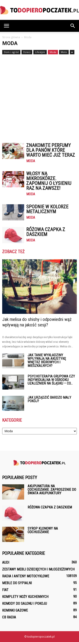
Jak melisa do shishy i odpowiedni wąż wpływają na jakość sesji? (37, 322)
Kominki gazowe (15, 610)
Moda (53, 52)
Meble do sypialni (17, 583)
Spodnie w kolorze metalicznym (47, 209)
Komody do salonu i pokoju (24, 603)
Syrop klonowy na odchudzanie (43, 530)
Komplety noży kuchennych (25, 597)
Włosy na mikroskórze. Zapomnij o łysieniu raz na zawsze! (48, 181)
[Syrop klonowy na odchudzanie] (13, 534)
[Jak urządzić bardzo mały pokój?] (13, 403)
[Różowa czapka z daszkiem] (13, 235)
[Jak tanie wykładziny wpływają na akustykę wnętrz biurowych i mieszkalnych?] (13, 361)
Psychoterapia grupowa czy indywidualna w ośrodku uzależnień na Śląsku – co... (51, 379)
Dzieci (27, 52)
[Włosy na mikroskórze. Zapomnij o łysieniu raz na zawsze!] (13, 179)
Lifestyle (40, 52)
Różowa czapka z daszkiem (45, 232)
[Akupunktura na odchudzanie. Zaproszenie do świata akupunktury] (13, 492)
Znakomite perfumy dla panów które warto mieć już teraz (50, 150)
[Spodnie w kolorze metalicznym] (13, 212)
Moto (64, 52)
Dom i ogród (11, 52)
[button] (73, 26)
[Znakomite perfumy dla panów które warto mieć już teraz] (13, 151)
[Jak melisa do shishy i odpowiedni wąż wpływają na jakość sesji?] (39, 286)
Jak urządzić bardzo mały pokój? (49, 399)
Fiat (5, 590)
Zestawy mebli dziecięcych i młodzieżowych (38, 569)
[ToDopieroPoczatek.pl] (39, 10)
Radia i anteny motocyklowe (25, 576)
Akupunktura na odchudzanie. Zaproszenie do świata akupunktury (52, 489)
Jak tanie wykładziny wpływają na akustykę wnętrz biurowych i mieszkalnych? (47, 360)
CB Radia (9, 617)
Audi (5, 562)
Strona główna (11, 37)
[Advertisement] (39, 96)
